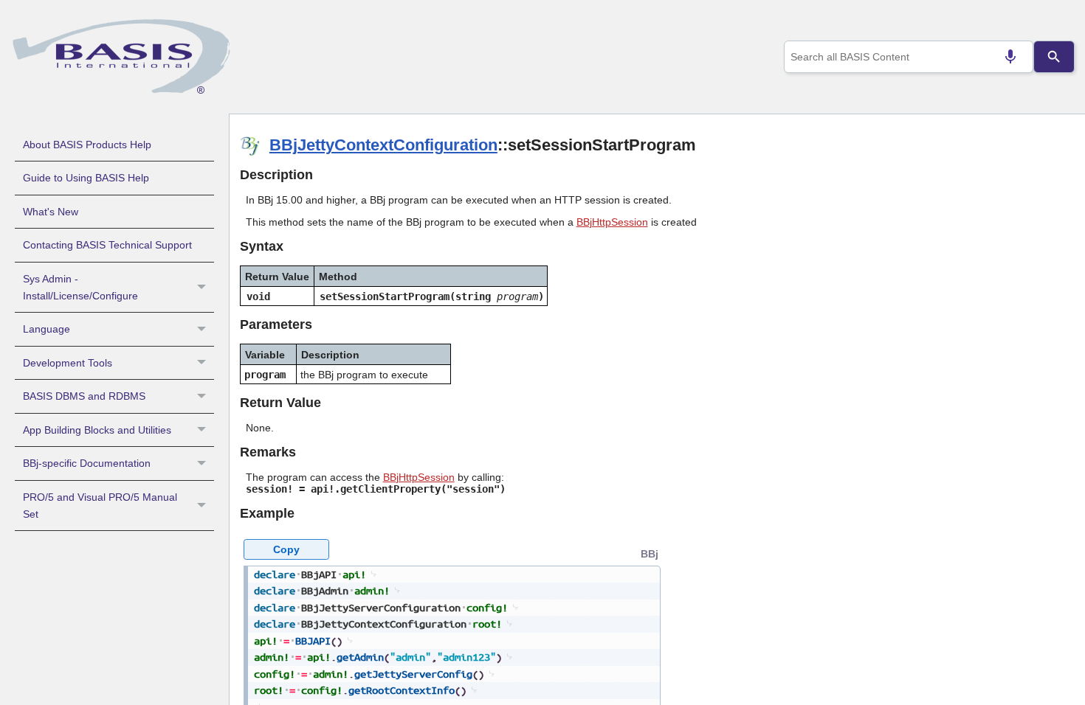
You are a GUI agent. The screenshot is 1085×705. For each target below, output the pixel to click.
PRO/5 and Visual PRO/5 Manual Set (100, 505)
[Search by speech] (1010, 56)
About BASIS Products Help (87, 144)
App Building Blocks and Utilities (97, 430)
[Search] (1054, 57)
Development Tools (67, 363)
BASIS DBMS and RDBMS (84, 396)
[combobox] (908, 57)
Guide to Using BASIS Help (86, 178)
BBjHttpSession (612, 222)
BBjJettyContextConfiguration (383, 145)
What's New (50, 212)
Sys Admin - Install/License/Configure (80, 287)
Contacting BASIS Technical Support (107, 245)
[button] (203, 288)
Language (46, 329)
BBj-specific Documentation (87, 463)
